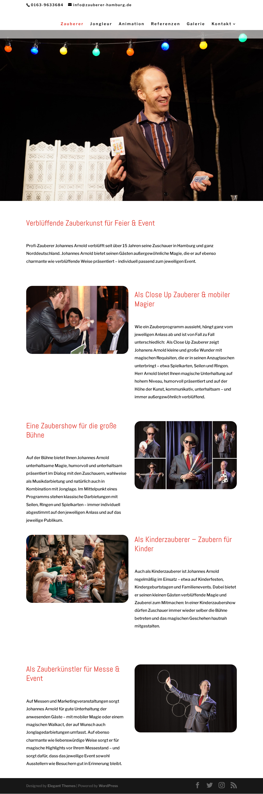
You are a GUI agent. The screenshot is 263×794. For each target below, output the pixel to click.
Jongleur (101, 24)
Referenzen (165, 24)
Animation (132, 24)
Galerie (196, 24)
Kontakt (222, 24)
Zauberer (72, 24)
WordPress (108, 785)
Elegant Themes (62, 785)
